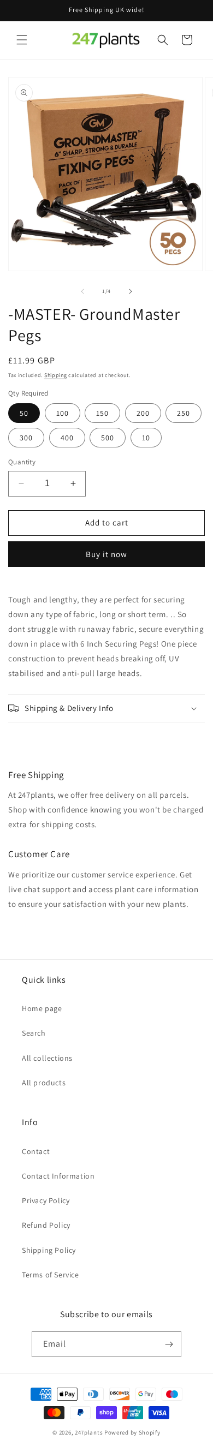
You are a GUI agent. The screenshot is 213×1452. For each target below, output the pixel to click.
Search (34, 1033)
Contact (36, 1151)
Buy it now (106, 554)
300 (26, 438)
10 (146, 438)
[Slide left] (82, 291)
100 (62, 413)
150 (102, 413)
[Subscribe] (169, 1344)
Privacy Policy (45, 1200)
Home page (42, 1008)
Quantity (22, 462)
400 (67, 438)
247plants (89, 1432)
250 (183, 413)
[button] (22, 40)
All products (44, 1082)
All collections (47, 1058)
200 (143, 413)
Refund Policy (46, 1225)
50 (24, 413)
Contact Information (58, 1176)
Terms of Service (50, 1275)
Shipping (55, 375)
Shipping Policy (49, 1250)
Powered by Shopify (132, 1432)
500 (107, 438)
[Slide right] (131, 291)
